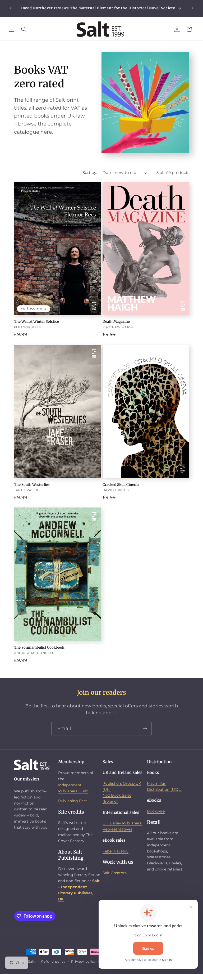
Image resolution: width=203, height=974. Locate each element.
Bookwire (156, 811)
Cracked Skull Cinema (121, 485)
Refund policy (53, 961)
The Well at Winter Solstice (36, 322)
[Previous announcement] (10, 8)
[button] (12, 29)
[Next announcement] (192, 8)
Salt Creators (115, 872)
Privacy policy (83, 961)
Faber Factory (115, 851)
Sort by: (89, 172)
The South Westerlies (32, 485)
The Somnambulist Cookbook (39, 647)
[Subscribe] (145, 728)
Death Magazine (116, 322)
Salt (31, 961)
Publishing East (72, 800)
